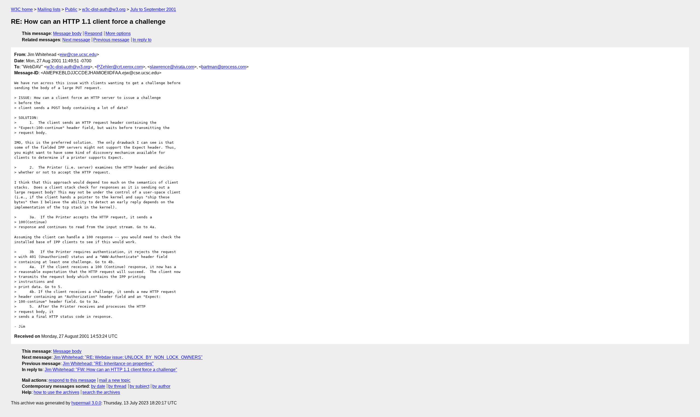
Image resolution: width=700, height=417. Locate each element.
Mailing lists (48, 9)
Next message (76, 39)
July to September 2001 (153, 9)
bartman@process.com (223, 66)
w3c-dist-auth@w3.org (104, 9)
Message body (67, 33)
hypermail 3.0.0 (86, 403)
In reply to (142, 39)
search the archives (101, 392)
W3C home (22, 9)
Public (71, 9)
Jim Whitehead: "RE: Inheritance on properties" (108, 363)
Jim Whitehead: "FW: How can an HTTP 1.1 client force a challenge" (111, 369)
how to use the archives (56, 392)
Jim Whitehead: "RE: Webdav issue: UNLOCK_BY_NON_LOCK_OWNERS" (128, 357)
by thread (117, 386)
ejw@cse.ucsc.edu (78, 54)
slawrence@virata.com (172, 66)
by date (98, 386)
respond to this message (72, 380)
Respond (93, 33)
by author (161, 386)
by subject (139, 386)
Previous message (111, 39)
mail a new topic (114, 380)
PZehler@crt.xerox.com (120, 66)
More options (118, 33)
